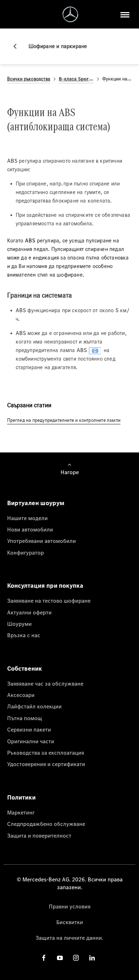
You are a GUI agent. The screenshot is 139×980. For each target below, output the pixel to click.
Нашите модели (27, 518)
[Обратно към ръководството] (18, 46)
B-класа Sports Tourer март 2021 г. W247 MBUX (76, 78)
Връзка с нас (23, 635)
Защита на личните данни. (69, 937)
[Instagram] (76, 957)
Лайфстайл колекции (34, 706)
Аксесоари (21, 694)
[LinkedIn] (92, 957)
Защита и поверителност (39, 835)
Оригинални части (30, 741)
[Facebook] (44, 957)
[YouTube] (60, 957)
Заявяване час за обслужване (45, 683)
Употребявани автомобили (41, 540)
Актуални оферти (29, 612)
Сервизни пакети (29, 729)
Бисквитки (69, 922)
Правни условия (70, 906)
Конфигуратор (25, 552)
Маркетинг (21, 812)
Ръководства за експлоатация (45, 752)
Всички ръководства (29, 78)
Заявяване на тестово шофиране (49, 600)
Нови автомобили (30, 529)
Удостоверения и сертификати (46, 763)
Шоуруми (19, 623)
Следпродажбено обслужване (46, 823)
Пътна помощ (24, 718)
